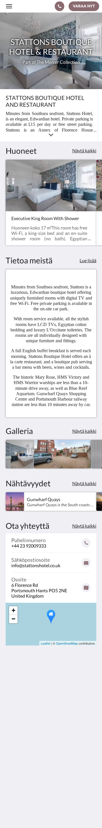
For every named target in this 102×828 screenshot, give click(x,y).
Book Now (16, 756)
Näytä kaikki (84, 150)
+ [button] (13, 610)
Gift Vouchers (19, 775)
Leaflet (45, 643)
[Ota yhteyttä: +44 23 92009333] (59, 6)
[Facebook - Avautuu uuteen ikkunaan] (11, 729)
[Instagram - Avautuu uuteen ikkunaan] (27, 729)
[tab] (51, 747)
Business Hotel (20, 766)
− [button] (13, 618)
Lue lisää (88, 260)
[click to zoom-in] (20, 454)
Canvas (62, 812)
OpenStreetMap (67, 643)
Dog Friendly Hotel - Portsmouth (38, 761)
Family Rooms (19, 771)
